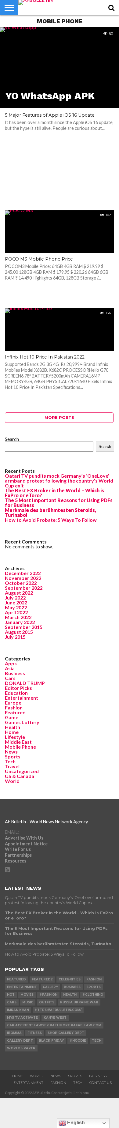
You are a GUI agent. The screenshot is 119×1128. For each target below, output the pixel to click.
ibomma (14, 1033)
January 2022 (20, 622)
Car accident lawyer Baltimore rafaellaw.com (54, 1025)
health (70, 995)
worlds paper (21, 1048)
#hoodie (78, 1041)
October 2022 (21, 583)
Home (12, 732)
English (75, 1122)
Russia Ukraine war (79, 1002)
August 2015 (19, 632)
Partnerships (18, 855)
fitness (34, 1033)
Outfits (46, 1002)
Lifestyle (15, 737)
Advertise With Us (24, 837)
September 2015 (23, 627)
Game (11, 717)
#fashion (48, 995)
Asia (10, 668)
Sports (12, 756)
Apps (11, 663)
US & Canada (19, 776)
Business (15, 673)
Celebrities (70, 979)
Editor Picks (18, 688)
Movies (27, 995)
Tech (10, 761)
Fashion (14, 707)
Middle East (18, 742)
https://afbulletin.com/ (58, 1010)
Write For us (18, 849)
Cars (10, 678)
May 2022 (16, 607)
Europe (13, 702)
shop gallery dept (66, 1033)
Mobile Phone (20, 747)
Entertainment (21, 698)
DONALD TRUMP (25, 683)
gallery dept (20, 1041)
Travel (12, 766)
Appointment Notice (26, 843)
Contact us (100, 1083)
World (12, 781)
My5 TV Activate (22, 1018)
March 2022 (18, 617)
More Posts (59, 417)
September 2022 (23, 588)
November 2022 (23, 578)
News (11, 751)
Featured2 (42, 979)
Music (27, 1002)
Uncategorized (22, 771)
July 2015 (15, 637)
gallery (50, 987)
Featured (15, 712)
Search (12, 439)
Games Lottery (22, 722)
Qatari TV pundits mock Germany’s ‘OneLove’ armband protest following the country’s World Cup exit (59, 480)
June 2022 (16, 602)
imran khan (18, 1010)
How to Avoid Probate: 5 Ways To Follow (51, 520)
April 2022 (16, 612)
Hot (11, 995)
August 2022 (19, 593)
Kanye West (55, 1018)
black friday (51, 1041)
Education (16, 693)
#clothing (92, 995)
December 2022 (23, 573)
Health (12, 727)
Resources (15, 860)
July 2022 (15, 597)
